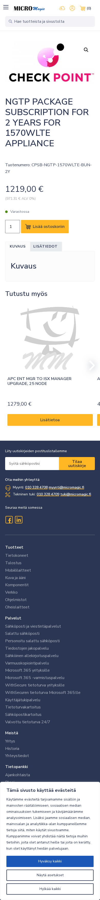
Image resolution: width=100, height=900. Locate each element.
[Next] (90, 365)
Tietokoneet (16, 555)
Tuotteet (14, 547)
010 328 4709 (48, 494)
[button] (5, 7)
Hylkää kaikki (50, 888)
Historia (12, 748)
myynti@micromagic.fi (66, 487)
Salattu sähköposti (22, 633)
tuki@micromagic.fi (75, 494)
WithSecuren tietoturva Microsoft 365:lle (43, 692)
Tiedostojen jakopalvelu (27, 648)
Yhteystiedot (17, 756)
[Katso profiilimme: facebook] (9, 520)
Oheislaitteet (17, 607)
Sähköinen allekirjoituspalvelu (31, 656)
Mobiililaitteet (18, 570)
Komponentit (17, 585)
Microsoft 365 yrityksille (27, 670)
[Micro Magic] (29, 8)
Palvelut (13, 618)
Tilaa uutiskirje (77, 464)
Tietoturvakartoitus (23, 707)
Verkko (11, 592)
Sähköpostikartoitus (23, 714)
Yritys (10, 741)
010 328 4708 (36, 487)
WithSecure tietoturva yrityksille (35, 685)
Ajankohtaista (17, 775)
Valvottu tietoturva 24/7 (27, 722)
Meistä (11, 733)
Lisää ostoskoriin (49, 226)
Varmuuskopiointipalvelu (27, 663)
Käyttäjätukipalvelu (22, 700)
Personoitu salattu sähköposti (32, 641)
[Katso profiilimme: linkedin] (19, 520)
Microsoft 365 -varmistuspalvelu (34, 678)
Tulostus (13, 563)
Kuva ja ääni (15, 578)
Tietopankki (16, 767)
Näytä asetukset (50, 875)
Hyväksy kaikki (50, 861)
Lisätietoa (50, 420)
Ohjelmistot (16, 600)
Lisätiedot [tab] (45, 246)
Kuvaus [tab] (18, 246)
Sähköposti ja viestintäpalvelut (33, 626)
